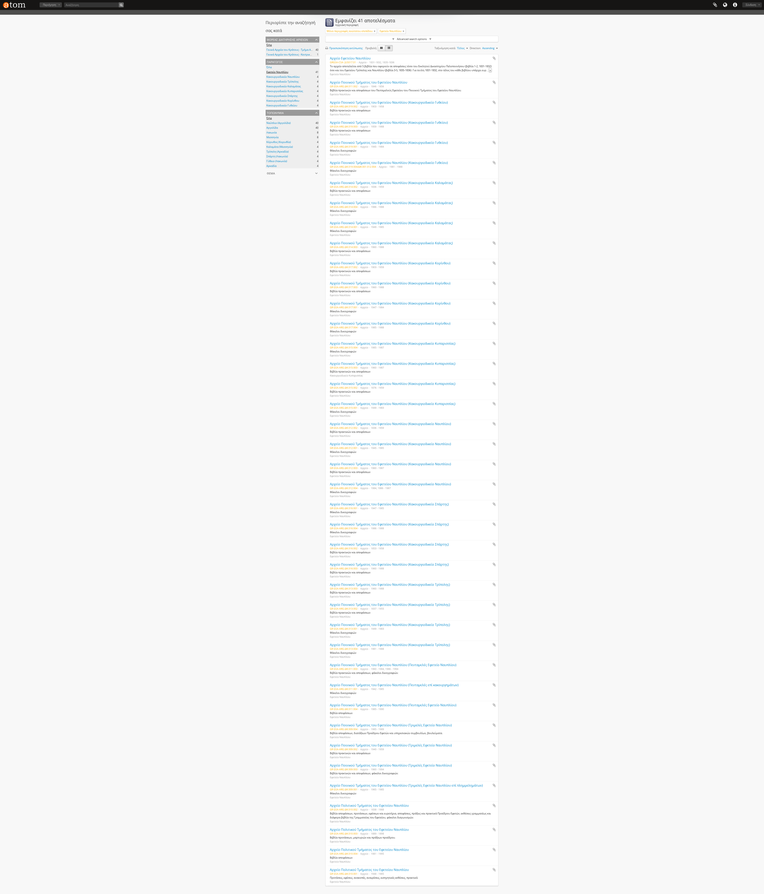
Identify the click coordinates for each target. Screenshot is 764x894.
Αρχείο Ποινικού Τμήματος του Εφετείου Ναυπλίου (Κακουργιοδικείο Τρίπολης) (390, 584)
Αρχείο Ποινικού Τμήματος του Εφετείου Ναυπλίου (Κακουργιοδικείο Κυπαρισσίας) (392, 343)
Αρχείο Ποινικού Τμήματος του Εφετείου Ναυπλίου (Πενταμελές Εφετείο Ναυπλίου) (393, 665)
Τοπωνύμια (275, 112)
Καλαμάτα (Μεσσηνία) (279, 147)
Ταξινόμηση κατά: (445, 48)
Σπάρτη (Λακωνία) (277, 156)
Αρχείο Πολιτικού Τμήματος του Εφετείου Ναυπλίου (369, 805)
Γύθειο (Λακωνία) (276, 161)
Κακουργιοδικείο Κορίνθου (282, 100)
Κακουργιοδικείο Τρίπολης (282, 81)
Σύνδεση (751, 5)
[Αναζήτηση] (121, 4)
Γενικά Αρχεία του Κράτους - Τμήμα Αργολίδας (294, 50)
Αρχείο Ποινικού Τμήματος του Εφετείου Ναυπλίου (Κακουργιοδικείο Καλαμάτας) (391, 183)
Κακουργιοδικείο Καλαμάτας (283, 86)
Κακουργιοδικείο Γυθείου (281, 105)
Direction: (475, 48)
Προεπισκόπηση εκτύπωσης (346, 48)
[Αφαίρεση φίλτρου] (374, 31)
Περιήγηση (49, 5)
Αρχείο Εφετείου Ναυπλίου (350, 58)
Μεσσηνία (272, 137)
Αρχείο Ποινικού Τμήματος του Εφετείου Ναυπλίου (368, 82)
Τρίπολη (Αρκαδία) (277, 151)
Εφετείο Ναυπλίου (277, 72)
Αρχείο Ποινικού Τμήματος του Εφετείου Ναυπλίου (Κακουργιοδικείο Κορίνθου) (390, 263)
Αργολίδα (272, 127)
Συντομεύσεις (735, 5)
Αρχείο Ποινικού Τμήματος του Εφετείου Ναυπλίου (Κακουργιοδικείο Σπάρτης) (389, 504)
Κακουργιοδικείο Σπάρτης (282, 96)
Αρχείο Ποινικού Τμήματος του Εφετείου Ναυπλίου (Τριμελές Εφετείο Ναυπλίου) (391, 725)
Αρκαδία (271, 166)
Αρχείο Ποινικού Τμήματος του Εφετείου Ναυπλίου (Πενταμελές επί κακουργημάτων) (394, 685)
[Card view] (381, 48)
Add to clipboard (494, 58)
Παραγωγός (275, 61)
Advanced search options (411, 39)
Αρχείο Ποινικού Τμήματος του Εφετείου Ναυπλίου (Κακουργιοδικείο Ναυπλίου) (390, 424)
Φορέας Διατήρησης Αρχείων (287, 39)
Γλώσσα (725, 5)
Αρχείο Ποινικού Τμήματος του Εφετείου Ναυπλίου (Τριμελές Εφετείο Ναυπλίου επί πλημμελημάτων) (406, 785)
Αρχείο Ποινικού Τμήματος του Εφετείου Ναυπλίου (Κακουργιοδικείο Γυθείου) (389, 102)
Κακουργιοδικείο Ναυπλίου (283, 77)
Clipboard (715, 5)
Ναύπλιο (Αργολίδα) (278, 123)
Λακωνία (271, 132)
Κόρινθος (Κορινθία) (278, 142)
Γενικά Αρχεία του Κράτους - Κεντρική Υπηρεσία (295, 54)
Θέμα (271, 173)
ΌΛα (269, 45)
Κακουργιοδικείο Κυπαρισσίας (284, 91)
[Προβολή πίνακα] (389, 48)
